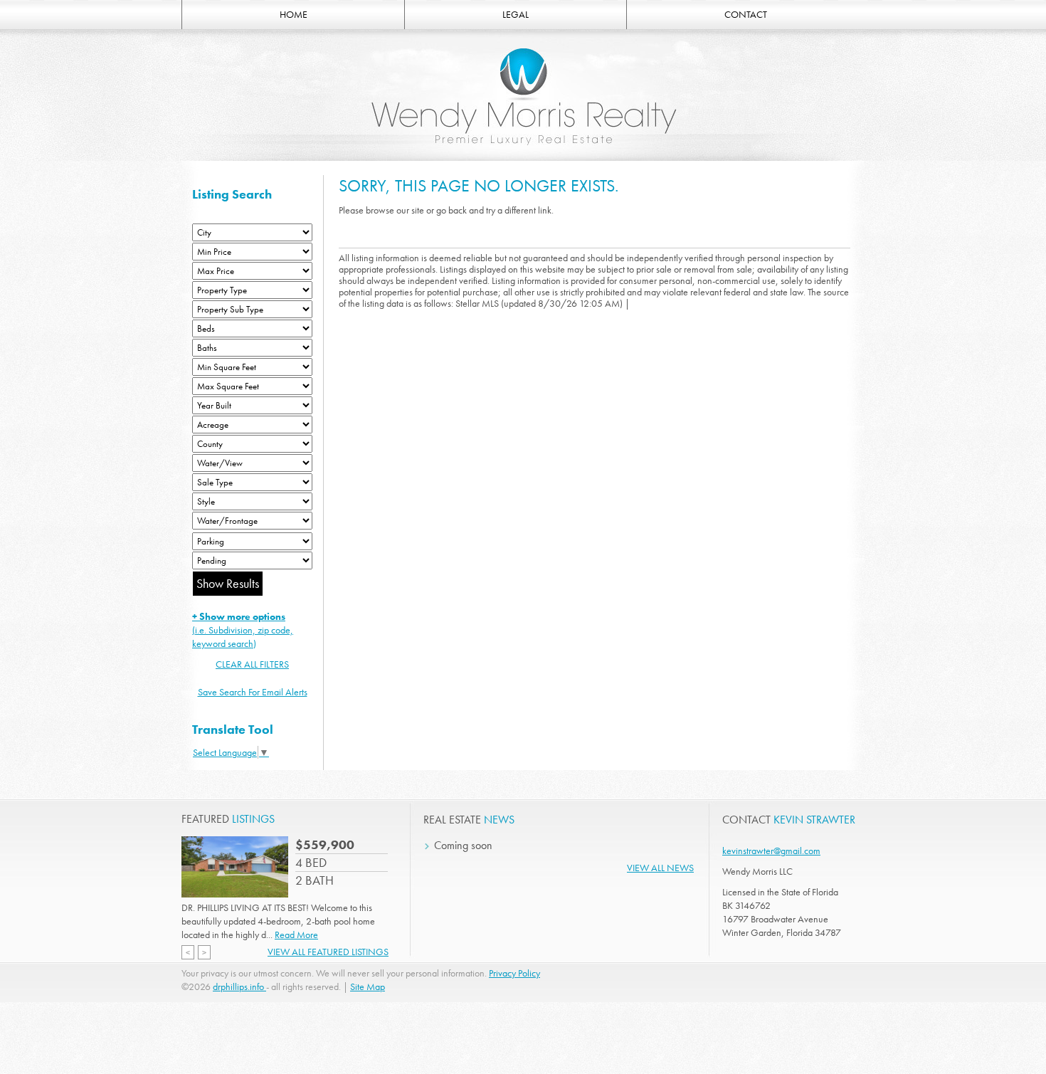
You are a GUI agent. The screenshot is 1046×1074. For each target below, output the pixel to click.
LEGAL (515, 14)
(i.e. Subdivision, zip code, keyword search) (242, 630)
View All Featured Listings (328, 951)
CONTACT (745, 14)
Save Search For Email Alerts (252, 691)
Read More (296, 934)
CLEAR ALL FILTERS (252, 664)
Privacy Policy (514, 973)
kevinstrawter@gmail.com (771, 850)
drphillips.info (239, 986)
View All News (660, 867)
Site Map (367, 986)
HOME (293, 14)
